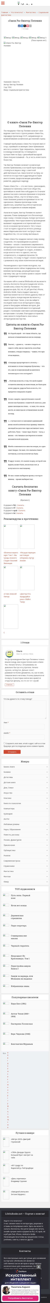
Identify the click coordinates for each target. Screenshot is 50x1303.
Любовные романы (11, 824)
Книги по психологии (12, 803)
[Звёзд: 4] (33, 37)
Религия (7, 855)
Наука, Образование (12, 829)
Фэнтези (7, 876)
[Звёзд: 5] (42, 37)
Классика (7, 798)
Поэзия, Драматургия (12, 840)
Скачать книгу (11, 104)
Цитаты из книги (12, 111)
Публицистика (9, 850)
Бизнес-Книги (9, 767)
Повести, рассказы (11, 835)
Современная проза (12, 861)
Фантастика (8, 871)
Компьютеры (9, 808)
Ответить (9, 685)
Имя (6, 722)
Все (4, 1053)
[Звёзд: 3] (25, 37)
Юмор (6, 882)
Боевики (7, 772)
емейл (7, 733)
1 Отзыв (25, 29)
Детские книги (9, 782)
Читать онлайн (11, 96)
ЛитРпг (6, 819)
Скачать (20, 505)
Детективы (8, 777)
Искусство (8, 793)
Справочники (9, 866)
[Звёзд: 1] (8, 37)
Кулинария (8, 814)
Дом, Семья (8, 787)
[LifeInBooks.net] (25, 2)
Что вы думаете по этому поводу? (18, 699)
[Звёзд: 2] (16, 37)
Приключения (9, 845)
